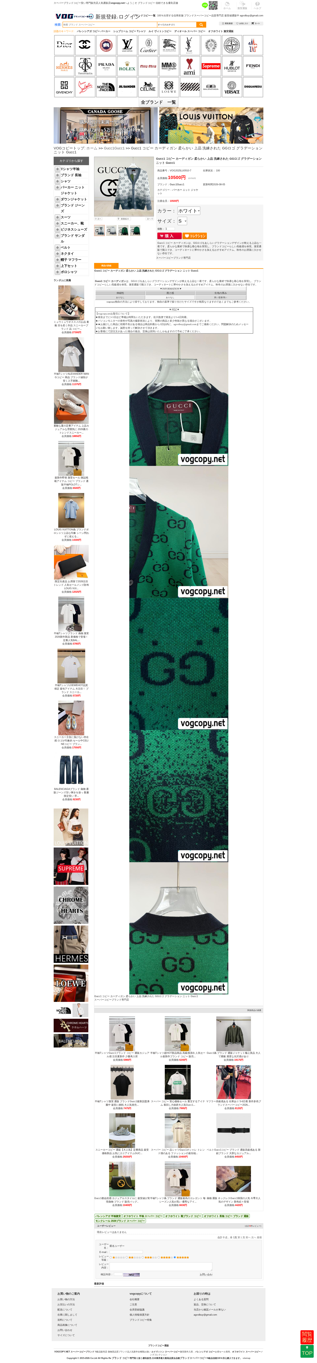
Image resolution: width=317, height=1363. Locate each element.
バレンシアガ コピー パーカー (93, 31)
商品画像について (67, 1324)
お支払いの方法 (66, 1304)
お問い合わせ (64, 1330)
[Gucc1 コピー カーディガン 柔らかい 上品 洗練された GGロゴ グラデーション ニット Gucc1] (124, 187)
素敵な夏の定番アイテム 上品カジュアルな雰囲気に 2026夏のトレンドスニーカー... (71, 429)
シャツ (66, 181)
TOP (307, 1353)
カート (256, 23)
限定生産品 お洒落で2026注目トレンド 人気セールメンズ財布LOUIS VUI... (71, 585)
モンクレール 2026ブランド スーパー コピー (120, 1220)
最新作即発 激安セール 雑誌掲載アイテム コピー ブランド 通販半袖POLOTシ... (71, 481)
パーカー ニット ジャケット (73, 190)
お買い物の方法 (66, 1299)
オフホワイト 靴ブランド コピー (183, 1216)
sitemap (246, 1358)
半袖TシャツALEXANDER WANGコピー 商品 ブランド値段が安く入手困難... (71, 377)
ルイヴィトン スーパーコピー (165, 1351)
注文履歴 (227, 23)
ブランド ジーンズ (73, 208)
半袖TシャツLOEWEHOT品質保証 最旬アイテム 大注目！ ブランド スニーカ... (71, 688)
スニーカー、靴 (72, 223)
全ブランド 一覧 (158, 102)
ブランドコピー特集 (141, 1319)
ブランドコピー (146, 2)
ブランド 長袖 (71, 175)
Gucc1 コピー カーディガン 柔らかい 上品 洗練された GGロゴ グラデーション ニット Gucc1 (146, 996)
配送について (64, 1309)
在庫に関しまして (67, 1314)
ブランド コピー (121, 1358)
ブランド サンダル (73, 238)
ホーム (92, 148)
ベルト (66, 247)
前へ (248, 1237)
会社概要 (135, 1299)
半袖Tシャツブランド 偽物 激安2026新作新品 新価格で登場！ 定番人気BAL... (71, 637)
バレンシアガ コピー (205, 1351)
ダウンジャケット (74, 199)
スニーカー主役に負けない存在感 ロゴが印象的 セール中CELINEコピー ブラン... (71, 740)
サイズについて (66, 1335)
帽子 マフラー (71, 259)
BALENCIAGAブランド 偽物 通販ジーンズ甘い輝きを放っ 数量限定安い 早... (71, 792)
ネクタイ (67, 253)
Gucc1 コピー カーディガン (110, 281)
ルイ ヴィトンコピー (160, 31)
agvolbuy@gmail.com (251, 15)
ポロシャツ (69, 272)
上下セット (69, 266)
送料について (64, 1319)
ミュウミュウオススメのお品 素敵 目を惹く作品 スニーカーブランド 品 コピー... (71, 325)
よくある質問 (201, 1299)
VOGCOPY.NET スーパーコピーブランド (74, 1351)
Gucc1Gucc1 (114, 148)
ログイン (129, 17)
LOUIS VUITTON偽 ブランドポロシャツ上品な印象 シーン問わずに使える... (71, 533)
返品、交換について (205, 1304)
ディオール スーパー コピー (189, 31)
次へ (253, 1237)
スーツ (66, 217)
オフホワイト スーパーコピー (246, 1351)
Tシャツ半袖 (70, 169)
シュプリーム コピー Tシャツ (129, 31)
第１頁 (241, 1237)
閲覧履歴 (307, 1337)
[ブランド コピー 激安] (74, 16)
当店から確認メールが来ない (210, 1309)
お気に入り (242, 23)
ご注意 (133, 1304)
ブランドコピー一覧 (144, 15)
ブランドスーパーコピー (197, 15)
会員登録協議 (137, 1309)
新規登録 (106, 17)
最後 (259, 1237)
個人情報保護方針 (139, 1314)
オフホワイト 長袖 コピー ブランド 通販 (226, 1216)
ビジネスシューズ (74, 229)
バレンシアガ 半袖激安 (108, 1216)
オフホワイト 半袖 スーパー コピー (143, 1216)
